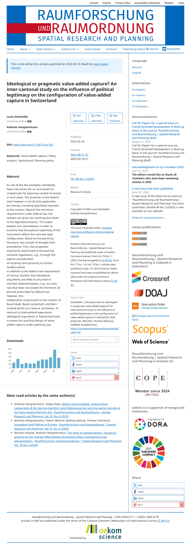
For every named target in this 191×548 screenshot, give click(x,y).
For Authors (138, 95)
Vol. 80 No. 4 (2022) (82, 179)
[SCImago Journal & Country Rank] (150, 319)
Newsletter (174, 49)
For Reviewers (140, 106)
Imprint (107, 2)
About (24, 49)
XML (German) (115, 118)
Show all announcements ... (149, 217)
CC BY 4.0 (107, 260)
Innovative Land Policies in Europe (36, 424)
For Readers (138, 89)
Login (181, 2)
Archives (112, 49)
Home (10, 49)
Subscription (93, 49)
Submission (68, 49)
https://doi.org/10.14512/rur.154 (33, 144)
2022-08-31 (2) (79, 154)
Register (169, 2)
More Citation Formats (85, 339)
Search (153, 49)
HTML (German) (96, 118)
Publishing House (134, 49)
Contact (94, 2)
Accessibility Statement (147, 2)
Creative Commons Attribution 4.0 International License (92, 232)
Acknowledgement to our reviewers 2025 (158, 167)
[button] (95, 358)
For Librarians (139, 101)
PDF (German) (78, 118)
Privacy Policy (122, 2)
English (136, 72)
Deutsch (137, 67)
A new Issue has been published (152, 188)
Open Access (44, 49)
